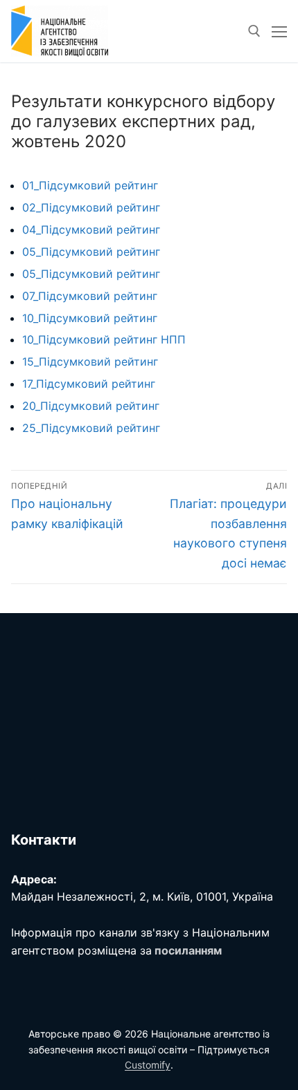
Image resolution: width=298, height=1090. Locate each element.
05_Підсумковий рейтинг (91, 252)
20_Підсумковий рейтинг (90, 406)
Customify (147, 1065)
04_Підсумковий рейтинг (91, 229)
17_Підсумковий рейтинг (88, 384)
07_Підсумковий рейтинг (89, 296)
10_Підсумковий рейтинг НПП (104, 339)
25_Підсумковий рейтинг (91, 428)
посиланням (188, 950)
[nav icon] (279, 31)
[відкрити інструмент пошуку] (254, 31)
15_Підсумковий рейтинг (90, 361)
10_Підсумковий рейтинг (89, 318)
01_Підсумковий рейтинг (90, 185)
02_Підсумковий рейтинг (91, 207)
